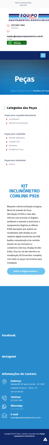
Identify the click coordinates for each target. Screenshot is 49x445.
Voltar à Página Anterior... (26, 271)
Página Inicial (16, 91)
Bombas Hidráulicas (17, 138)
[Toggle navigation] (43, 55)
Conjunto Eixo (14, 142)
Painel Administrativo (23, 3)
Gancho (12, 164)
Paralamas (13, 146)
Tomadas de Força (16, 149)
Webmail (23, 5)
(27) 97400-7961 (17, 409)
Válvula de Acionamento (18, 123)
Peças (28, 91)
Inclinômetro (14, 119)
